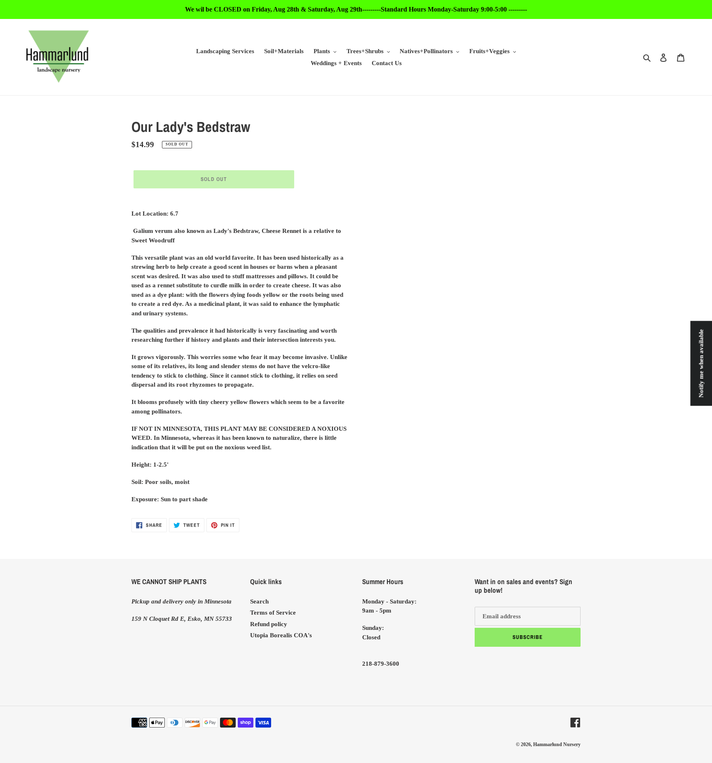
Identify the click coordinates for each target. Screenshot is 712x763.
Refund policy (268, 624)
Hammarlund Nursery (557, 744)
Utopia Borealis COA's (281, 635)
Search (259, 601)
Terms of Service (273, 612)
